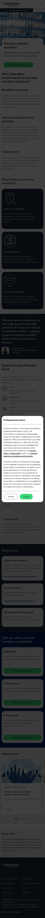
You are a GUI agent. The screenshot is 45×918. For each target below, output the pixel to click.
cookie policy (15, 453)
